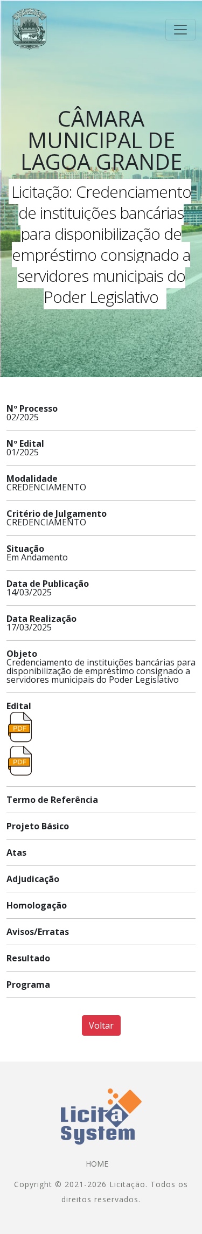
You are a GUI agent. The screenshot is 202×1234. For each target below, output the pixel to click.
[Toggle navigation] (180, 29)
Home (97, 1164)
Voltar (101, 1025)
